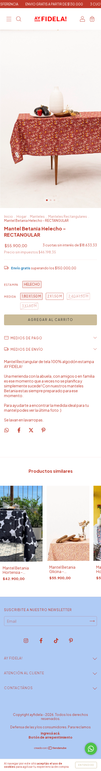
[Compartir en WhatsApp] (6, 430)
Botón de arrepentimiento (50, 737)
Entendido (86, 765)
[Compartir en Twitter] (31, 430)
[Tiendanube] (50, 748)
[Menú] (9, 19)
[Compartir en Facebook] (19, 430)
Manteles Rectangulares (67, 216)
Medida (10, 296)
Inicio (8, 216)
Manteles (37, 216)
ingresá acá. (50, 733)
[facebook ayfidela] (41, 640)
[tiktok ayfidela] (56, 640)
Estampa (11, 284)
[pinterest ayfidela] (71, 640)
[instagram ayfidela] (26, 640)
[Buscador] (18, 19)
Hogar (21, 216)
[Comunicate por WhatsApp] (91, 749)
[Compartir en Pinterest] (43, 430)
